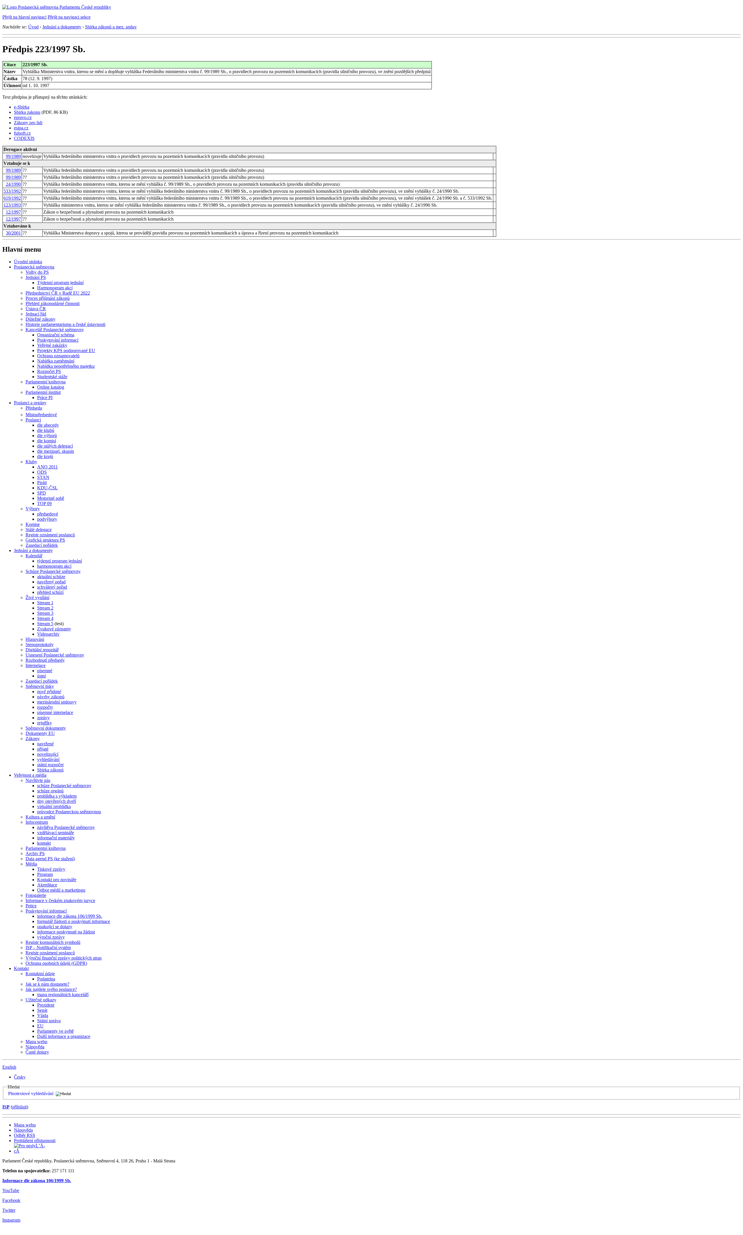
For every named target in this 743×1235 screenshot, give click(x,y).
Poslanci (33, 419)
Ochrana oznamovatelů (58, 355)
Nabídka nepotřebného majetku (66, 366)
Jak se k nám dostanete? (47, 984)
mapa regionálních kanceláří (63, 994)
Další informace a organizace (63, 1036)
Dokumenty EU (40, 733)
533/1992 (12, 191)
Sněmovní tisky (40, 686)
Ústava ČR (36, 308)
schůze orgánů (50, 790)
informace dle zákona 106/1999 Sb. (69, 916)
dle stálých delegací (55, 445)
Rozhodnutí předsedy (45, 660)
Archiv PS (35, 853)
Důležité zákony (40, 319)
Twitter (8, 1210)
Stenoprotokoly (40, 644)
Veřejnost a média (30, 775)
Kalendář (34, 555)
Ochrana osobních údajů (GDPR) (56, 963)
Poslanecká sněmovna (34, 266)
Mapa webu (36, 1041)
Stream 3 (45, 613)
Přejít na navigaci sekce (69, 17)
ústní (41, 675)
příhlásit (19, 1106)
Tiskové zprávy (51, 869)
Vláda (42, 1015)
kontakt (44, 843)
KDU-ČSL (47, 487)
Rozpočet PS (49, 371)
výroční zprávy (51, 937)
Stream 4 (45, 618)
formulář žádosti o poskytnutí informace (73, 921)
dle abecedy (48, 425)
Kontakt (21, 968)
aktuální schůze (51, 576)
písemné (44, 670)
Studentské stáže (52, 376)
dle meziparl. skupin (55, 451)
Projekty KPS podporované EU (66, 350)
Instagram (11, 1220)
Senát (42, 1010)
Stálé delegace (39, 529)
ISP (6, 1106)
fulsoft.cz (22, 133)
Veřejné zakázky (52, 345)
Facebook (11, 1200)
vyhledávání (48, 759)
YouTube (10, 1190)
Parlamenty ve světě (55, 1031)
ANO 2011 (47, 466)
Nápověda (35, 1046)
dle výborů (47, 435)
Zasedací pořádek (42, 545)
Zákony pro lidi (28, 122)
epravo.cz (23, 117)
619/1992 (12, 198)
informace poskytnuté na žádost (66, 931)
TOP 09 (44, 503)
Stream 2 (45, 607)
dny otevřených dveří (56, 801)
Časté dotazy (37, 1052)
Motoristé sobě (50, 498)
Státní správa (49, 1020)
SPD (41, 493)
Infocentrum (37, 822)
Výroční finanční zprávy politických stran (64, 957)
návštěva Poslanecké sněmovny (66, 827)
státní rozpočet (50, 764)
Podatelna (46, 978)
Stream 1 (45, 602)
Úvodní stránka (28, 261)
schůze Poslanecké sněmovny (64, 785)
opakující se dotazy (54, 926)
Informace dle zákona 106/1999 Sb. (36, 1180)
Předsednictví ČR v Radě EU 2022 (58, 293)
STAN (43, 477)
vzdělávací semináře (55, 832)
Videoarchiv (48, 634)
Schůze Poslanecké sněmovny (53, 571)
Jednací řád (36, 313)
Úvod (33, 26)
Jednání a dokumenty (61, 26)
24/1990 (13, 184)
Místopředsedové (41, 414)
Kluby (31, 461)
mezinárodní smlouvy (57, 701)
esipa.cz (21, 127)
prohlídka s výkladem (57, 796)
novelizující (47, 754)
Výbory (33, 508)
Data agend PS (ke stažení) (50, 858)
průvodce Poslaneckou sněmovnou (69, 811)
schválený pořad (52, 587)
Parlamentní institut (43, 392)
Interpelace (36, 665)
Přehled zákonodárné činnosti (53, 303)
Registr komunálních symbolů (53, 942)
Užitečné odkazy (41, 999)
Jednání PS (36, 277)
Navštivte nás (38, 780)
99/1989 (13, 156)
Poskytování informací (57, 340)
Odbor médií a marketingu (61, 890)
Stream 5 (45, 623)
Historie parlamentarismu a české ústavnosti (65, 324)
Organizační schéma (55, 334)
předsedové (47, 513)
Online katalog (50, 387)
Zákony (33, 738)
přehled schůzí (50, 592)
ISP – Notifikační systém (48, 947)
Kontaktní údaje (40, 973)
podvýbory (47, 519)
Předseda (34, 407)
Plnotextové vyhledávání (30, 1093)
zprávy (43, 717)
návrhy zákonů (50, 696)
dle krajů (45, 456)
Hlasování (35, 639)
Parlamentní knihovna (46, 381)
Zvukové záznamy (54, 628)
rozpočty (45, 707)
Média (31, 863)
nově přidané (49, 691)
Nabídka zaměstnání (55, 360)
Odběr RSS (24, 1135)
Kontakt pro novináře (56, 879)
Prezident (45, 1005)
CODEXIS (24, 138)
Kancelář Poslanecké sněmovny (55, 329)
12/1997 (13, 212)
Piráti (42, 482)
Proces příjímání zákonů (48, 298)
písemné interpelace (55, 712)
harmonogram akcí (54, 566)
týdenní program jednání (59, 560)
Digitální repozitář (42, 649)
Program (45, 874)
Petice (31, 905)
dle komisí (46, 440)
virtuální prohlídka (54, 806)
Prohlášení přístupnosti (34, 1140)
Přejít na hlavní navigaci (24, 17)
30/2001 (13, 232)
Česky (20, 1076)
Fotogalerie (36, 895)
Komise (33, 524)
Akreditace (47, 884)
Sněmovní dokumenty (46, 728)
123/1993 (12, 205)
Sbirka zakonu (27, 112)
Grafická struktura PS (45, 540)
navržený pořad (51, 581)
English (9, 1067)
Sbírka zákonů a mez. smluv (111, 26)
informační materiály (56, 837)
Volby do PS (37, 272)
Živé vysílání (37, 597)
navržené (45, 743)
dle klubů (45, 430)
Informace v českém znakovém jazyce (60, 900)
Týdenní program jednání (60, 282)
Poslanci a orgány (30, 402)
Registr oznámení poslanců (50, 534)
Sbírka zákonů (50, 769)
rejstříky (44, 722)
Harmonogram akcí (55, 287)
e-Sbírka (21, 106)
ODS (42, 472)
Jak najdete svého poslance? (51, 989)
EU (40, 1025)
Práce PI (45, 397)
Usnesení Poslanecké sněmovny (55, 654)
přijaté (42, 749)
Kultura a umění (40, 816)
